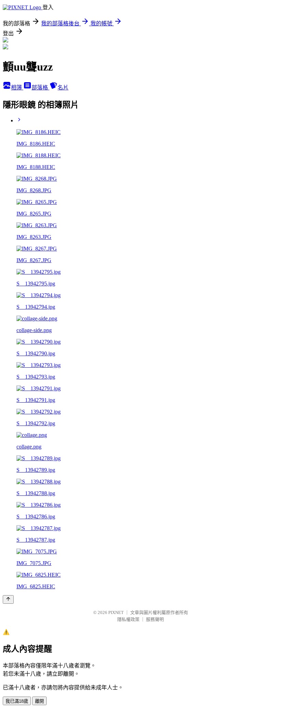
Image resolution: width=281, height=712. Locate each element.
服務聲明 (155, 619)
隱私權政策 (128, 619)
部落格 (40, 87)
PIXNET (116, 612)
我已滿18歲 (16, 701)
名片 (63, 87)
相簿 (17, 87)
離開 (39, 701)
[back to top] (8, 599)
